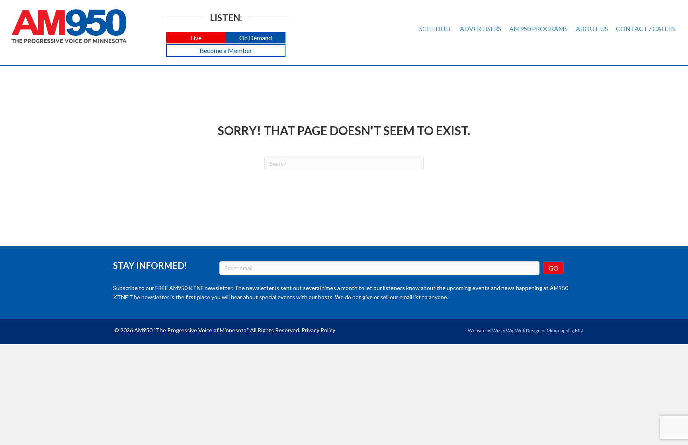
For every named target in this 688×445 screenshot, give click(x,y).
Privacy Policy (318, 330)
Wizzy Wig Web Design (516, 330)
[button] (196, 38)
